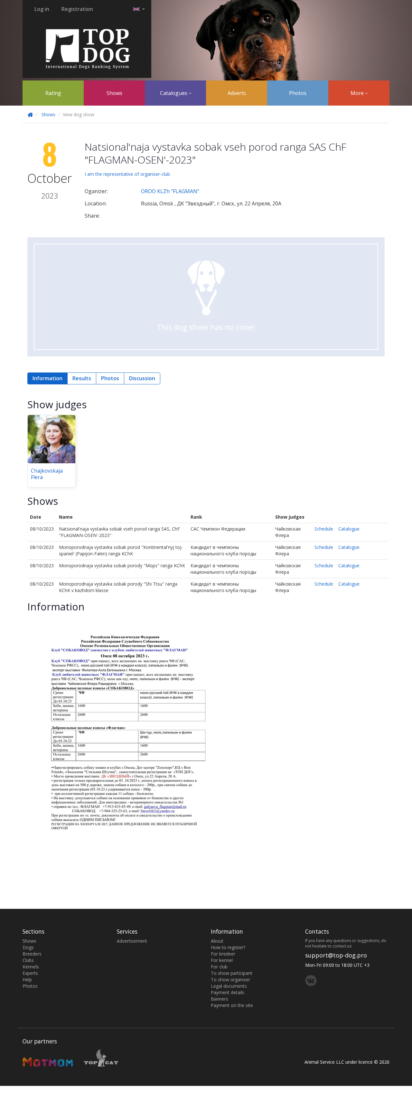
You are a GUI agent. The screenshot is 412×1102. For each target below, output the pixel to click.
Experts (30, 973)
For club (219, 967)
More (358, 93)
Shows (114, 93)
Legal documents (229, 986)
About (217, 941)
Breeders (32, 954)
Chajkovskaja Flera (47, 474)
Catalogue (349, 529)
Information (47, 378)
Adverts (237, 93)
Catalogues (174, 93)
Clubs (28, 960)
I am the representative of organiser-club (127, 174)
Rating (53, 93)
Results (81, 378)
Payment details (227, 992)
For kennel (222, 960)
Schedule (323, 529)
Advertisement (132, 941)
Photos (297, 93)
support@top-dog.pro (336, 955)
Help (27, 979)
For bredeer (223, 954)
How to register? (228, 947)
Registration (77, 9)
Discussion (142, 378)
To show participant (231, 973)
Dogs (28, 947)
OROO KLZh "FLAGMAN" (170, 191)
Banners (219, 999)
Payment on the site (232, 1005)
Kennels (31, 967)
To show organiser (230, 979)
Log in (41, 9)
